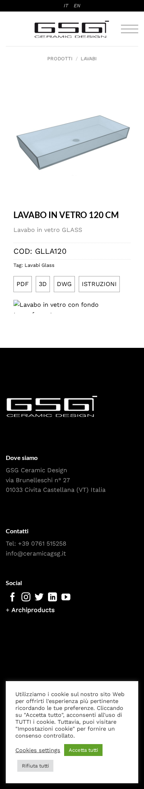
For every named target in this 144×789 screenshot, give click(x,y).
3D (43, 284)
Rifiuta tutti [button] (35, 766)
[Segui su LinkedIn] (52, 598)
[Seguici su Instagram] (26, 598)
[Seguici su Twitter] (39, 598)
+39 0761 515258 (42, 543)
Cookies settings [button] (37, 750)
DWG (64, 284)
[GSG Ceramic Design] (72, 29)
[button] (129, 29)
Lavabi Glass (40, 265)
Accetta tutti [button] (83, 750)
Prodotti (60, 58)
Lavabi (89, 58)
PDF (23, 284)
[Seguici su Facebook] (12, 598)
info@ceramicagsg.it (36, 553)
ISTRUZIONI (99, 284)
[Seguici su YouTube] (65, 598)
